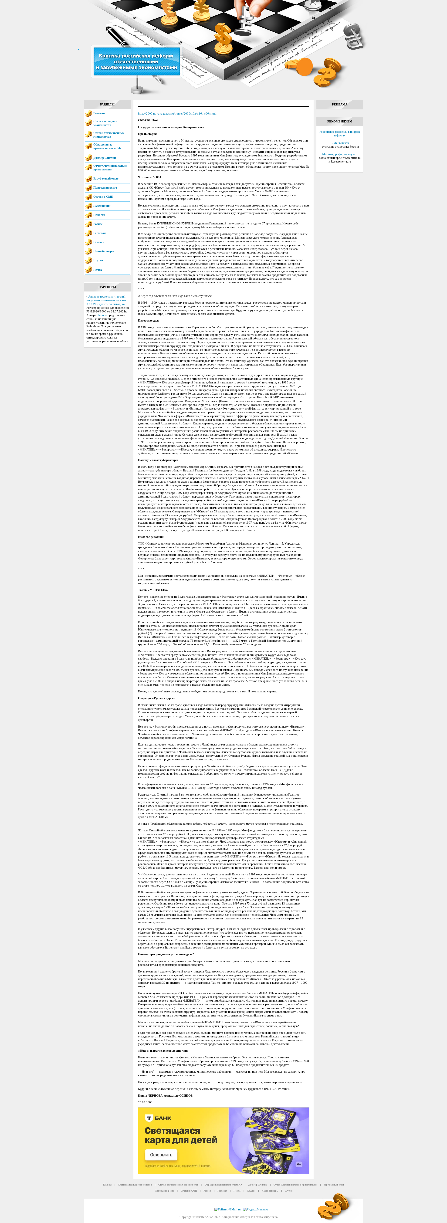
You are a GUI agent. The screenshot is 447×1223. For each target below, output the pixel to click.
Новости (99, 215)
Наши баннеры (103, 251)
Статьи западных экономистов (105, 123)
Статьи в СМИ (103, 196)
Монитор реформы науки (339, 154)
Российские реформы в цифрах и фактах (339, 133)
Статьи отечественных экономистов (108, 134)
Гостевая (99, 233)
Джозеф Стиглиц (104, 157)
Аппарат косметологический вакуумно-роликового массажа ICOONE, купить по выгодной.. (106, 300)
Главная (99, 113)
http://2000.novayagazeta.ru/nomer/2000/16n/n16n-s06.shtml (177, 113)
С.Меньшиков (340, 143)
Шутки (98, 260)
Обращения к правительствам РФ (107, 146)
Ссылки (98, 242)
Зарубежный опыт (105, 178)
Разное (98, 224)
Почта (97, 269)
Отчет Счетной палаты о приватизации (110, 167)
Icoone (102, 315)
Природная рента (105, 187)
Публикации (101, 205)
